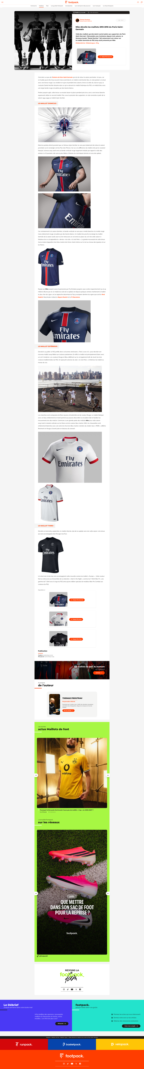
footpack (48, 1037)
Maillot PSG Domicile (107, 56)
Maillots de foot (55, 1037)
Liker (122, 20)
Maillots (41, 6)
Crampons (34, 6)
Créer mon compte (129, 1026)
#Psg (97, 43)
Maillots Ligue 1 (64, 1037)
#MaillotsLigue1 (90, 43)
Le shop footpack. (108, 6)
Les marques (96, 6)
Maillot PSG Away (77, 619)
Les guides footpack (57, 6)
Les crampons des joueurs (82, 6)
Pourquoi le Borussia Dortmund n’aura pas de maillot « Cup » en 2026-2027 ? (66, 810)
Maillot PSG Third (77, 639)
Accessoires (68, 6)
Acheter (98, 673)
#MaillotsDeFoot (80, 43)
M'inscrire (60, 1023)
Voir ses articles (67, 710)
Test (47, 6)
